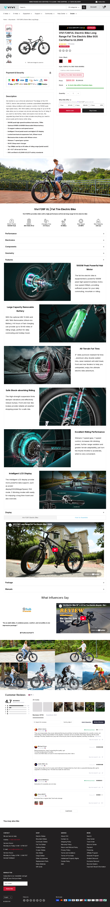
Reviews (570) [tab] (38, 715)
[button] (66, 44)
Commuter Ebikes (41, 842)
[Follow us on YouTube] (40, 900)
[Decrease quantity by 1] (68, 93)
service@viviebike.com (15, 849)
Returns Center (92, 844)
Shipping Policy (66, 842)
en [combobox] (31, 695)
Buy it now (93, 110)
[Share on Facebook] (60, 50)
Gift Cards (39, 867)
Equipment (26, 13)
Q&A (62, 864)
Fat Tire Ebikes (41, 844)
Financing (90, 850)
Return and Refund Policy (69, 847)
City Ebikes (39, 853)
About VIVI (64, 836)
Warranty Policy (66, 844)
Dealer (72, 13)
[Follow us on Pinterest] (37, 900)
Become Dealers (92, 864)
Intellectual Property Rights (70, 858)
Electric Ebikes (40, 836)
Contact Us (64, 839)
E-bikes (5, 13)
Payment (90, 847)
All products (12, 19)
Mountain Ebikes (41, 839)
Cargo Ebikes (40, 855)
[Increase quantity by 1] (78, 93)
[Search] (84, 7)
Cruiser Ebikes (40, 850)
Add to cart (70, 110)
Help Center (61, 13)
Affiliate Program (92, 853)
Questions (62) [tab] (51, 715)
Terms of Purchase (67, 855)
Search (89, 836)
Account (93, 7)
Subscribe (101, 2)
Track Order (91, 842)
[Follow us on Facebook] (24, 900)
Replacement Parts (42, 861)
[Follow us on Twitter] (27, 900)
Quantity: (62, 93)
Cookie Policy (65, 861)
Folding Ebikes (40, 847)
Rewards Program (93, 855)
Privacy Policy (65, 850)
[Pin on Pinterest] (63, 50)
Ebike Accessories (42, 858)
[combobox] (67, 722)
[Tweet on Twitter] (66, 50)
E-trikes (15, 13)
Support (37, 13)
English (6, 897)
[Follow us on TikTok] (44, 900)
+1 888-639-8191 (14, 840)
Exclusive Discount (93, 861)
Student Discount (92, 858)
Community (49, 13)
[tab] (30, 518)
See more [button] (98, 736)
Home (5, 19)
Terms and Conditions (68, 853)
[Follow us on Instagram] (34, 900)
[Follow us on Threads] (31, 900)
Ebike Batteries (41, 864)
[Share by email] (70, 50)
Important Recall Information (96, 867)
